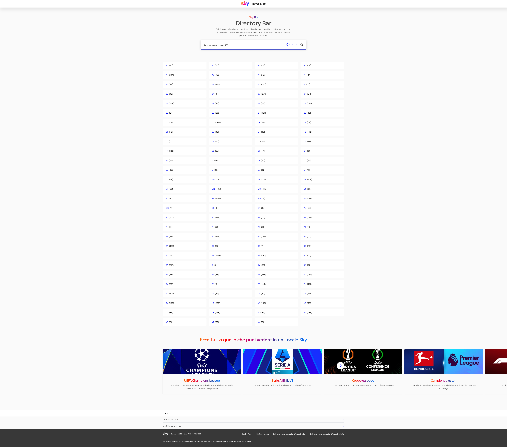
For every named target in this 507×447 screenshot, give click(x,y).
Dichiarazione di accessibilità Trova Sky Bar (289, 434)
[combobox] (243, 45)
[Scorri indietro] (166, 367)
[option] (202, 371)
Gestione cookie (262, 434)
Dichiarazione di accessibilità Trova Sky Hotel (327, 434)
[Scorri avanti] (340, 367)
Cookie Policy (247, 434)
